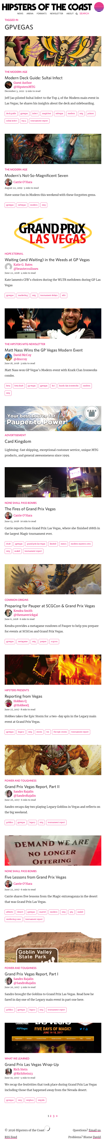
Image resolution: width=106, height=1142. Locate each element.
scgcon (54, 641)
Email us (95, 1130)
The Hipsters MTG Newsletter (25, 344)
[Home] (53, 7)
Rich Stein (20, 1069)
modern (71, 113)
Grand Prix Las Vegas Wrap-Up (32, 1064)
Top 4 (24, 121)
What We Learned (17, 1058)
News (20, 13)
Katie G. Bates (23, 264)
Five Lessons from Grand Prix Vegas (35, 877)
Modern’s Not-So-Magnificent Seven (36, 175)
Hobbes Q (20, 701)
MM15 (63, 544)
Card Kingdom (18, 441)
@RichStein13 (23, 1073)
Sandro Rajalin (23, 791)
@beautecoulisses (26, 268)
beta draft (18, 386)
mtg (81, 113)
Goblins (9, 822)
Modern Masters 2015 (81, 544)
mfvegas (59, 113)
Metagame (23, 641)
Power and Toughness (20, 780)
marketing (23, 295)
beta (8, 386)
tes (47, 732)
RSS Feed (11, 1137)
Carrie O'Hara (23, 182)
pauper (43, 641)
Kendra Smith (23, 610)
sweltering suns (13, 919)
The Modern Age (16, 71)
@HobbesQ (21, 705)
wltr (64, 295)
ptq (71, 912)
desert (20, 912)
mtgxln (41, 1100)
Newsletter (56, 13)
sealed (17, 551)
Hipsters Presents (17, 690)
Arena (29, 13)
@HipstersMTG (24, 87)
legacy (21, 732)
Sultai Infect (11, 121)
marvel (42, 912)
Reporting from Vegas (23, 696)
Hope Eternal (14, 253)
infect (35, 113)
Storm (39, 732)
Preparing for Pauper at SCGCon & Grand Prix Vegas (50, 605)
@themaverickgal (26, 615)
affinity (9, 912)
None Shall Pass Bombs (21, 502)
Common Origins (16, 599)
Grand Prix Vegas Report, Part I (31, 973)
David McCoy (22, 355)
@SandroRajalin (25, 795)
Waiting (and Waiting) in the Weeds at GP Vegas (47, 259)
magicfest (46, 113)
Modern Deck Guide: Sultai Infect (34, 77)
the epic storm (60, 732)
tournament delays (49, 295)
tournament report (39, 121)
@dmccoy (20, 359)
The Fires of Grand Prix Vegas (30, 508)
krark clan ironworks (69, 386)
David (97, 1137)
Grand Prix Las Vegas (36, 544)
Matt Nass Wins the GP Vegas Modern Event (44, 350)
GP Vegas (32, 386)
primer (91, 113)
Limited (53, 544)
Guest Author (23, 82)
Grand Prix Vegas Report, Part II (32, 786)
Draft (8, 544)
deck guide (11, 113)
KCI (53, 386)
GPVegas (24, 113)
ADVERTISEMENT (15, 435)
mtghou (30, 1100)
